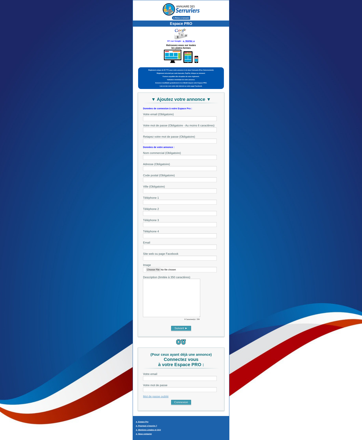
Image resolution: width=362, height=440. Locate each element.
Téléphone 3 (151, 220)
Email (146, 242)
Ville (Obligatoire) (154, 186)
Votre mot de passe (155, 385)
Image (147, 265)
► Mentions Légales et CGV (148, 430)
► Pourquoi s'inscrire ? (146, 426)
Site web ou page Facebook (160, 253)
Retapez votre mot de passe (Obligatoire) (169, 136)
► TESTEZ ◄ (189, 41)
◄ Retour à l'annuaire (181, 18)
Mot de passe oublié (156, 396)
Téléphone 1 (151, 197)
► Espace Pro (142, 422)
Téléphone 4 (151, 231)
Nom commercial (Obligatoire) (162, 152)
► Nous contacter (144, 434)
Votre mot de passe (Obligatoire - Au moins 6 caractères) (178, 125)
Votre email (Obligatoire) (158, 114)
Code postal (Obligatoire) (159, 175)
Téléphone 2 (151, 208)
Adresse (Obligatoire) (156, 164)
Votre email (150, 374)
